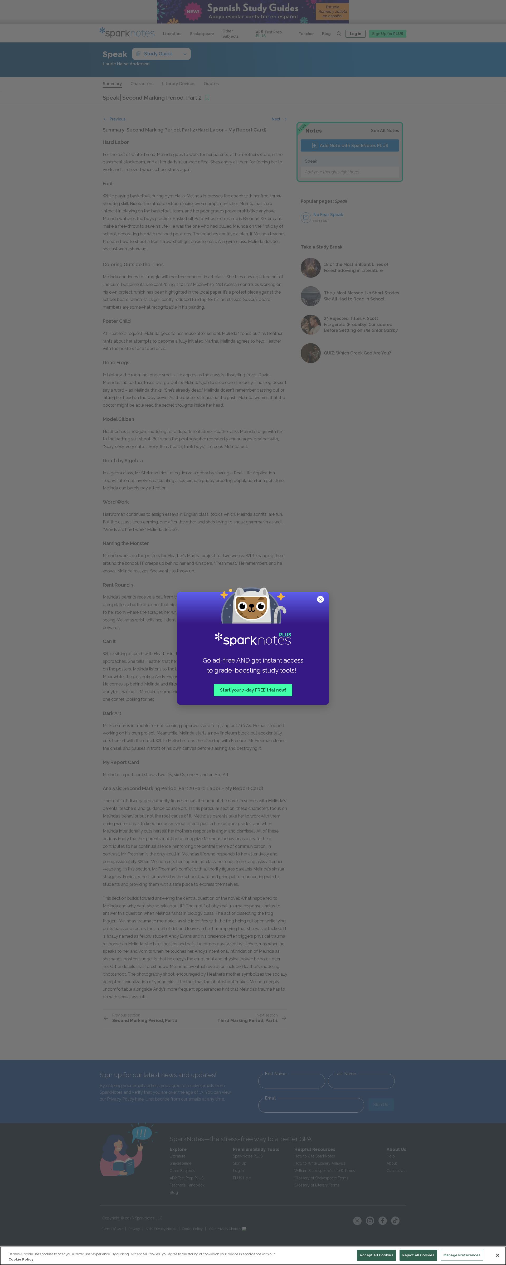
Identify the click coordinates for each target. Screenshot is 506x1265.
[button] (321, 600)
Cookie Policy (20, 1259)
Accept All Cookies (376, 1255)
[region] (253, 1255)
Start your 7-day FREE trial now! (253, 690)
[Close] (497, 1255)
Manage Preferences (462, 1255)
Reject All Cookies (418, 1255)
